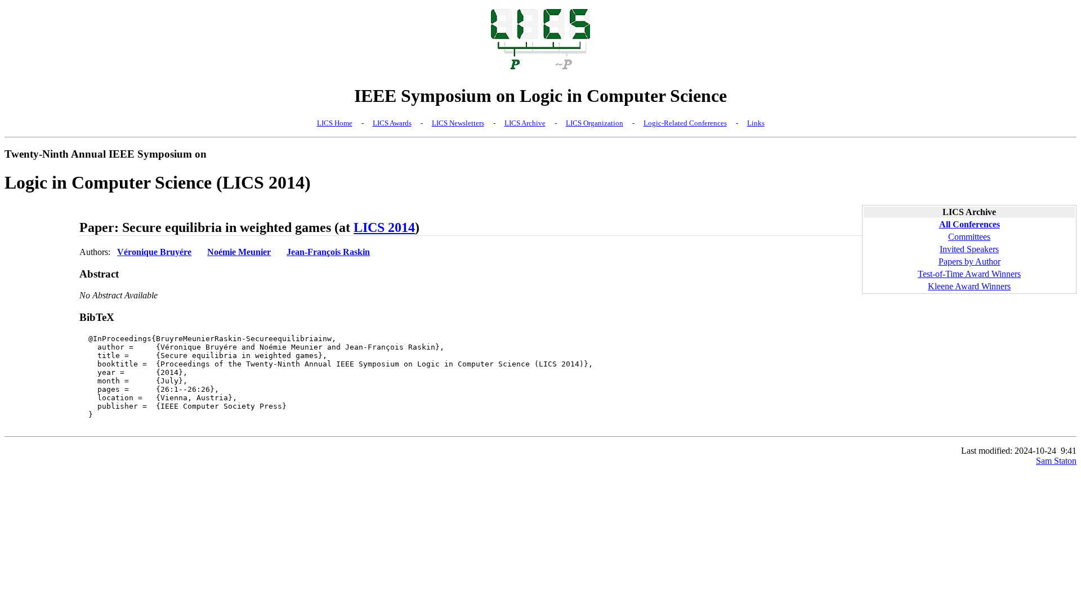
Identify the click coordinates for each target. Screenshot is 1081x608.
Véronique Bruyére (154, 252)
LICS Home (334, 123)
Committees (969, 237)
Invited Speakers (969, 249)
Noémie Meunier (239, 252)
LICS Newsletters (458, 123)
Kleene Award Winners (969, 286)
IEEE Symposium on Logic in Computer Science (540, 96)
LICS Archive (525, 123)
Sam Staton (1056, 461)
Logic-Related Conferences (685, 123)
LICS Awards (392, 123)
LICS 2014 (384, 227)
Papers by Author (969, 261)
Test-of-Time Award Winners (969, 274)
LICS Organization (594, 123)
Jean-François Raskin (328, 252)
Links (756, 123)
